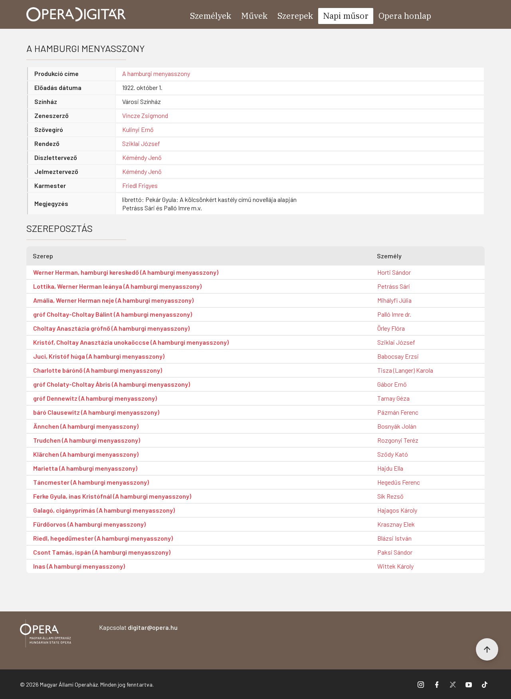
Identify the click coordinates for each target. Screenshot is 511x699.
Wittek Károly (395, 566)
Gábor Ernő (392, 384)
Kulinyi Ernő (138, 129)
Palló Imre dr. (394, 314)
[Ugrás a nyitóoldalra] (76, 14)
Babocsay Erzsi (398, 356)
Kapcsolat (138, 627)
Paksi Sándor (394, 552)
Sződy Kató (392, 454)
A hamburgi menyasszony (156, 73)
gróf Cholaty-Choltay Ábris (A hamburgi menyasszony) (111, 384)
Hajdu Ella (390, 468)
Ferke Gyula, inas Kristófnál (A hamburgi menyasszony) (112, 496)
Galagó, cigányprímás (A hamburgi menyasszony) (104, 510)
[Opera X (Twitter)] (452, 684)
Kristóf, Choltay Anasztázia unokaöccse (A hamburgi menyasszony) (131, 342)
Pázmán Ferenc (397, 412)
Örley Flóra (391, 328)
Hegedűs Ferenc (398, 482)
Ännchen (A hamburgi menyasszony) (86, 426)
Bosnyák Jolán (396, 426)
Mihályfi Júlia (394, 300)
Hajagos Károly (397, 510)
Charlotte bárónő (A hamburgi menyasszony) (97, 370)
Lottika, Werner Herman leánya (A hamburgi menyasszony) (117, 286)
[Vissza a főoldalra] (45, 634)
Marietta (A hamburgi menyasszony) (85, 468)
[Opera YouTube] (468, 684)
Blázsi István (394, 538)
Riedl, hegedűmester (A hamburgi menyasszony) (103, 538)
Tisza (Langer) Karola (405, 370)
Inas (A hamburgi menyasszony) (79, 566)
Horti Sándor (394, 272)
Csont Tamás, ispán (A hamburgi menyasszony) (101, 552)
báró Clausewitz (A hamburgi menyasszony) (96, 412)
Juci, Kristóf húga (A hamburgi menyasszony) (98, 356)
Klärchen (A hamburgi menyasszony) (86, 454)
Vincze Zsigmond (145, 115)
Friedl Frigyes (140, 185)
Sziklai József (141, 143)
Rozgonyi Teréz (397, 440)
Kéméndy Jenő (142, 157)
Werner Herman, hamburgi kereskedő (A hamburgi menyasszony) (125, 272)
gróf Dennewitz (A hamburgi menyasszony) (95, 398)
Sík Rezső (390, 496)
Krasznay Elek (396, 524)
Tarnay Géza (393, 398)
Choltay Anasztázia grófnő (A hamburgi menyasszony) (111, 328)
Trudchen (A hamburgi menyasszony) (86, 440)
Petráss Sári (393, 286)
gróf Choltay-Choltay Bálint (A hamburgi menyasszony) (112, 314)
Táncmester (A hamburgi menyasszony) (91, 482)
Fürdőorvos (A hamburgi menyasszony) (89, 524)
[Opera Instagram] (420, 684)
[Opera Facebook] (436, 684)
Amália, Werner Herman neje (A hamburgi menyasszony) (113, 300)
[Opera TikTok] (484, 684)
